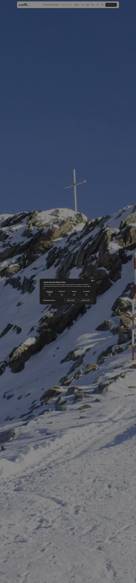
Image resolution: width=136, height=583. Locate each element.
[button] (49, 300)
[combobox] (92, 280)
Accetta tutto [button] (85, 300)
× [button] (94, 280)
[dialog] (68, 291)
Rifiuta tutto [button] (71, 300)
